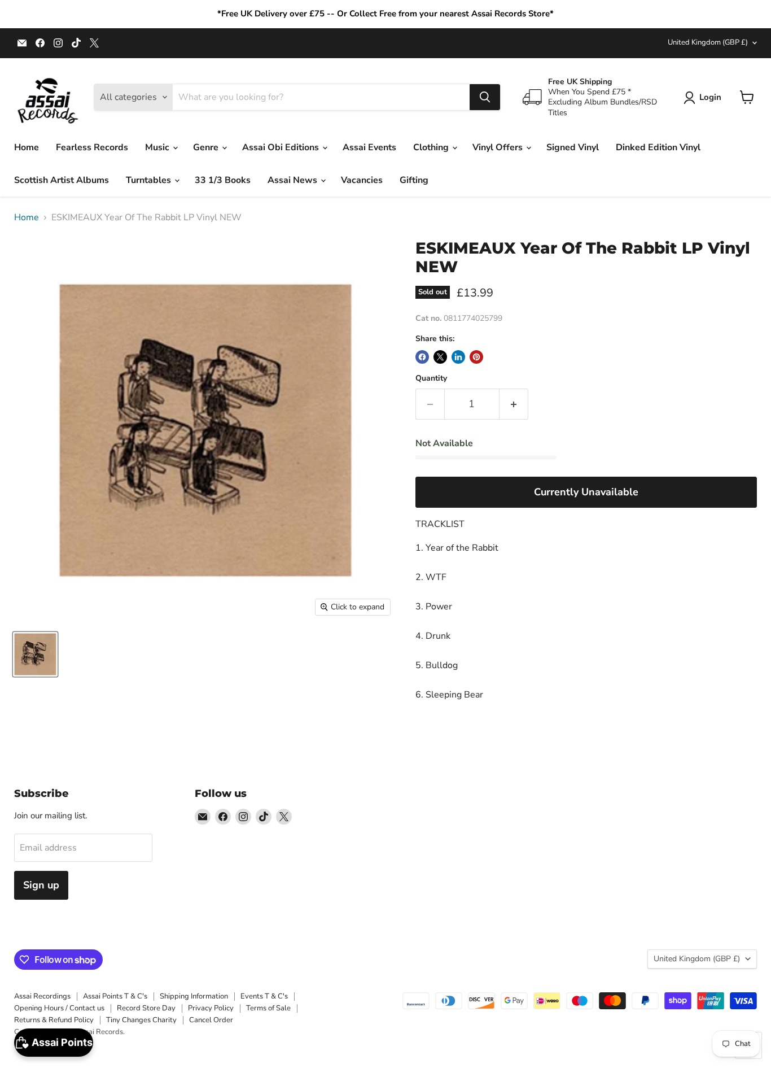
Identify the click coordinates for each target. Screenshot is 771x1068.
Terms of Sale (268, 1008)
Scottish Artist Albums (61, 180)
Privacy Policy (211, 1008)
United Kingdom (708, 42)
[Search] (485, 97)
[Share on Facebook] (422, 357)
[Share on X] (440, 357)
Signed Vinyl (572, 147)
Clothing (432, 147)
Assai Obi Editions (281, 147)
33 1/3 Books (223, 180)
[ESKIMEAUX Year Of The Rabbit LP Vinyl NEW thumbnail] (35, 654)
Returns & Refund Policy (54, 1020)
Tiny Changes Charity (141, 1020)
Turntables (149, 180)
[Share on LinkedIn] (458, 357)
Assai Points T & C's (115, 996)
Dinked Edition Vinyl (658, 147)
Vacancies (362, 180)
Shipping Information (194, 996)
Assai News (293, 180)
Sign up (41, 885)
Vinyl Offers (498, 147)
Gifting (414, 180)
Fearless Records (92, 147)
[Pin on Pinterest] (476, 357)
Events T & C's (264, 996)
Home (26, 147)
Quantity (431, 378)
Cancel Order (211, 1020)
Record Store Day (146, 1008)
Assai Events (369, 147)
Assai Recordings (42, 996)
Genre (207, 147)
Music (158, 147)
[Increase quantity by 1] (514, 404)
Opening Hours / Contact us (59, 1008)
